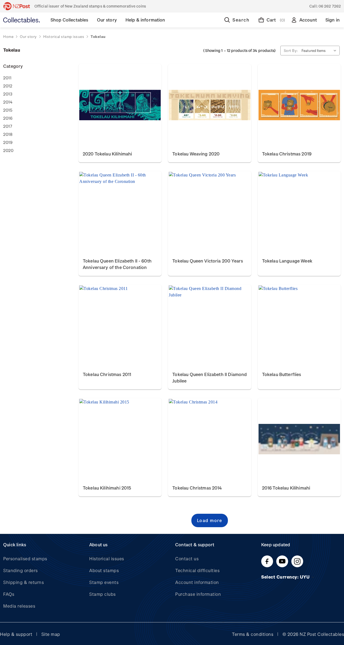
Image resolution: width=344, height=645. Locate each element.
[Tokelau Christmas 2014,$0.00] (209, 439)
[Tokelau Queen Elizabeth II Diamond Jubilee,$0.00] (209, 325)
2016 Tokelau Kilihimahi (286, 487)
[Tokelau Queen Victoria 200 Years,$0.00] (209, 212)
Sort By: (291, 50)
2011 (7, 77)
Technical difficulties (197, 570)
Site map (50, 634)
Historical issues (106, 558)
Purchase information (198, 594)
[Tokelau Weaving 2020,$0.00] (209, 105)
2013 (7, 93)
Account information (197, 582)
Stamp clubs (102, 594)
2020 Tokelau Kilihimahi (107, 153)
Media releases (19, 605)
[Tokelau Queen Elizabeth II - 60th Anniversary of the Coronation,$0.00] (120, 212)
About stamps (104, 570)
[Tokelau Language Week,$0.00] (299, 212)
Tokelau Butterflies (281, 374)
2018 (7, 134)
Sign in (332, 19)
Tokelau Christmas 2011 (107, 374)
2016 (7, 118)
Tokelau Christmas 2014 (197, 487)
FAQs (8, 594)
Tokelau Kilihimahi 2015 (107, 487)
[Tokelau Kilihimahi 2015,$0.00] (120, 439)
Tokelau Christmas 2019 (286, 153)
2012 (7, 85)
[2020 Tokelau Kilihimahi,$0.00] (120, 105)
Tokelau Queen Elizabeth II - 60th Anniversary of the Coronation (117, 264)
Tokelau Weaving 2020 (196, 153)
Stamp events (104, 582)
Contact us (187, 558)
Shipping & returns (23, 582)
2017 (7, 126)
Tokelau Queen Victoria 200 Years (207, 260)
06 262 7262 (329, 6)
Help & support (16, 634)
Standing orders (20, 570)
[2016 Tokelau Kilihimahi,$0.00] (299, 439)
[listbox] (320, 50)
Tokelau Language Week (287, 260)
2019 (7, 142)
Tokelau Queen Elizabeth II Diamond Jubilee (209, 377)
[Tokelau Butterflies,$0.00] (299, 325)
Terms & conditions (252, 634)
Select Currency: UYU (286, 576)
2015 (7, 110)
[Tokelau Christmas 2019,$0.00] (299, 105)
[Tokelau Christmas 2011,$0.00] (120, 325)
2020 (8, 150)
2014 (7, 102)
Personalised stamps (25, 558)
